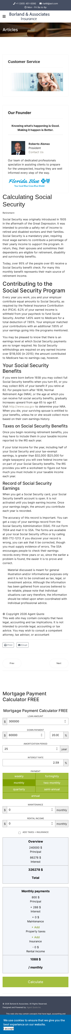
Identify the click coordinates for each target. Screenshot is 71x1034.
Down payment (35, 730)
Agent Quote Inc (34, 1007)
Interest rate (35, 757)
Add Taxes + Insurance (36, 832)
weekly (19, 776)
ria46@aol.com (50, 3)
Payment (35, 771)
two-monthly (52, 782)
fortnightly (52, 776)
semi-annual (52, 789)
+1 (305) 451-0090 (26, 3)
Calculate (35, 982)
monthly (19, 782)
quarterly (19, 789)
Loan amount (35, 716)
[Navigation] (4, 16)
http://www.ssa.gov (21, 406)
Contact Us (36, 152)
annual (35, 795)
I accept (8, 1028)
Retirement (8, 212)
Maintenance (35, 804)
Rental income (35, 818)
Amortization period (35, 743)
